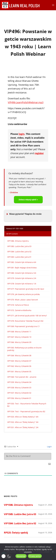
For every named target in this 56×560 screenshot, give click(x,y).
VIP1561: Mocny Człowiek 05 (19, 371)
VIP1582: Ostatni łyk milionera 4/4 (21, 262)
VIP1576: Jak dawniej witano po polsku (23, 294)
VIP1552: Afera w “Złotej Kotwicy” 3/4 (22, 422)
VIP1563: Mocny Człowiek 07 (19, 361)
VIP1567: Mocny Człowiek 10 (19, 337)
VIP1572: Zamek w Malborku (19, 310)
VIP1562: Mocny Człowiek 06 (19, 366)
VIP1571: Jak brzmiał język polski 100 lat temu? (27, 315)
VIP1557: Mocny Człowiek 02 (19, 393)
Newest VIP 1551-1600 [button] (14, 228)
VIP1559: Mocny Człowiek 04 (19, 382)
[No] (52, 551)
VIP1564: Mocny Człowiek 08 (19, 355)
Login (49, 446)
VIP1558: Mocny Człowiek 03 (19, 387)
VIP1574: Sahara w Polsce (18, 305)
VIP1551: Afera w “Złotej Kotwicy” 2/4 (22, 427)
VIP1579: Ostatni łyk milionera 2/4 (21, 278)
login (21, 133)
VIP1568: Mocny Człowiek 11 (19, 331)
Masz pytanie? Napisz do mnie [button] (25, 213)
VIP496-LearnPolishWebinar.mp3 (25, 102)
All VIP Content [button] (12, 234)
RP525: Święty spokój (16, 532)
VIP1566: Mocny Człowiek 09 (19, 342)
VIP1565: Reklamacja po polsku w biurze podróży (24, 348)
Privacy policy (35, 556)
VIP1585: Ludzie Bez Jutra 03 (19, 246)
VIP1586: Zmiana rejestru (18, 241)
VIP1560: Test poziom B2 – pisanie (21, 377)
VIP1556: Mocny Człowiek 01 (19, 398)
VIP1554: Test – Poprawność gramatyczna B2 (26, 411)
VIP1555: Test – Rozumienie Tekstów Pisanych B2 (26, 404)
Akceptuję (21, 556)
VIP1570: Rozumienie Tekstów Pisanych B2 (25, 321)
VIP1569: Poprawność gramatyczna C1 (23, 326)
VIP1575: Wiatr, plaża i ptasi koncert (22, 299)
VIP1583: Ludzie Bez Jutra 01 (19, 257)
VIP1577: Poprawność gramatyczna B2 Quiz (25, 289)
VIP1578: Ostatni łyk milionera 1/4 (21, 283)
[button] (6, 556)
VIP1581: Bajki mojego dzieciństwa (22, 267)
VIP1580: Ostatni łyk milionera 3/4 (21, 273)
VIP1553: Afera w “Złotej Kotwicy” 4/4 (22, 416)
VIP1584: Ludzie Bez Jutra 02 (19, 251)
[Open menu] (53, 5)
